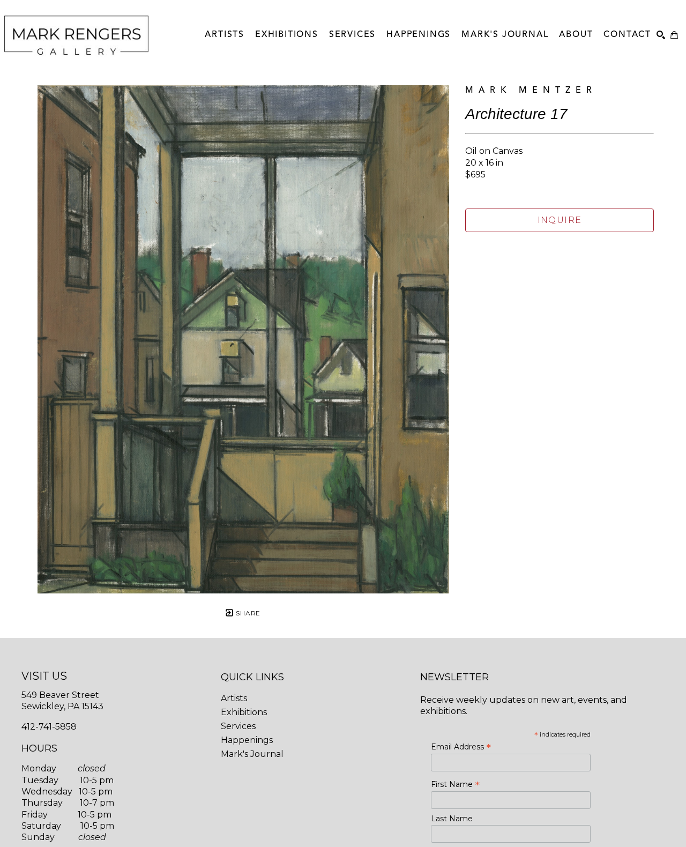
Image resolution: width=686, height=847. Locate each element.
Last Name (452, 818)
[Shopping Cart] (674, 35)
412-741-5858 (49, 727)
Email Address (461, 746)
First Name (455, 784)
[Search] (661, 35)
